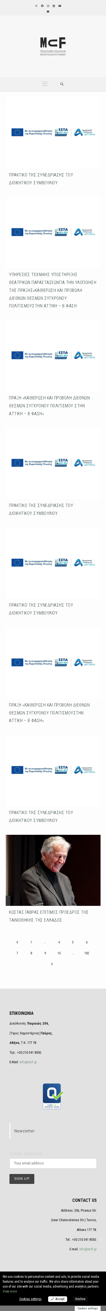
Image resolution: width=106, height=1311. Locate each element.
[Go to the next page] (51, 964)
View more (10, 1291)
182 (86, 953)
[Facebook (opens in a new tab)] (42, 6)
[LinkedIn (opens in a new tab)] (53, 6)
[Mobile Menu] (45, 84)
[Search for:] (62, 84)
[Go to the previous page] (17, 942)
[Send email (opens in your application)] (48, 12)
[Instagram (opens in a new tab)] (48, 6)
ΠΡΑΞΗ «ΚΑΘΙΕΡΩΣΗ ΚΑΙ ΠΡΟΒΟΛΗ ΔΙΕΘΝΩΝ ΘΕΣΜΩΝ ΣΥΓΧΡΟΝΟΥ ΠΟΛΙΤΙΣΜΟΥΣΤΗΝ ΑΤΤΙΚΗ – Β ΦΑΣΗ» (49, 712)
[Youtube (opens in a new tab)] (59, 6)
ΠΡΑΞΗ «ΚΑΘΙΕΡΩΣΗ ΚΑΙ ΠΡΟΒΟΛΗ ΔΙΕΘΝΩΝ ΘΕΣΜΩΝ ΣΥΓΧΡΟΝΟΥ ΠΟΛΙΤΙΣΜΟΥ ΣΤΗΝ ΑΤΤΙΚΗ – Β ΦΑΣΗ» (49, 405)
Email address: (26, 1153)
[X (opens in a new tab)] (36, 6)
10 (59, 953)
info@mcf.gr (28, 1062)
